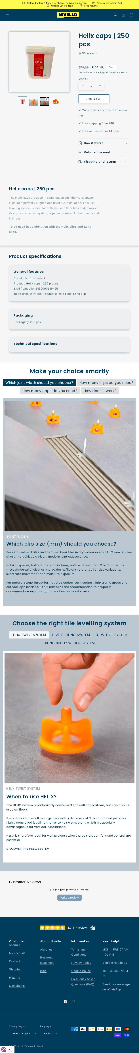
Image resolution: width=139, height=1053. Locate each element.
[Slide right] (66, 101)
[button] (8, 15)
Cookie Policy (81, 970)
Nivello (21, 1046)
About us (46, 949)
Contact (14, 961)
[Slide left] (13, 101)
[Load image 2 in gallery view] (33, 101)
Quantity (83, 78)
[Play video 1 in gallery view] (44, 101)
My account (17, 953)
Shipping (99, 72)
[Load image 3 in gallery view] (55, 101)
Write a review (69, 897)
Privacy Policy (81, 962)
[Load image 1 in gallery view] (22, 101)
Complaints (17, 985)
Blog (43, 970)
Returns (14, 977)
